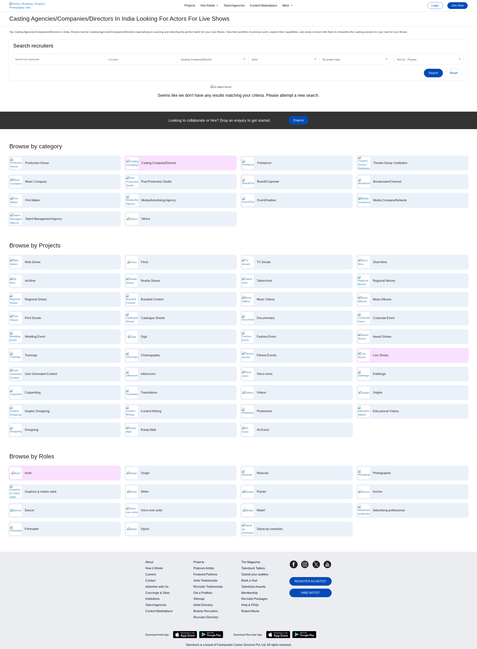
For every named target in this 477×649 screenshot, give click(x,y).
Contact (150, 580)
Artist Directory (203, 605)
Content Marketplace (263, 5)
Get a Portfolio (202, 592)
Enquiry (298, 120)
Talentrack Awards (253, 586)
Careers (150, 574)
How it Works (154, 568)
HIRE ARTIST (310, 592)
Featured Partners (205, 574)
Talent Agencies (234, 5)
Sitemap (198, 598)
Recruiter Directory (205, 617)
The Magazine (250, 562)
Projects (189, 5)
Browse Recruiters (205, 611)
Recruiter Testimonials (208, 586)
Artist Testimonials (205, 580)
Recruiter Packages (254, 598)
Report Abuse (250, 611)
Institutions (152, 598)
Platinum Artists (203, 568)
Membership (249, 592)
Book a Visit (249, 580)
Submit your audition (254, 574)
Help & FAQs (250, 605)
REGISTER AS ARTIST (310, 581)
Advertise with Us (156, 586)
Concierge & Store (157, 592)
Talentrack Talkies (253, 568)
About (149, 562)
